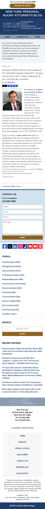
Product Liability (11, 301)
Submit (22, 237)
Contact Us (22, 37)
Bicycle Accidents (12, 288)
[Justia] (25, 246)
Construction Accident (13, 284)
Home (7, 37)
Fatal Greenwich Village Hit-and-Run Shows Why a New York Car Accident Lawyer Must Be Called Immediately (22, 351)
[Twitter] (9, 246)
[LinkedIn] (14, 246)
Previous (6, 186)
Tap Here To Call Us (22, 5)
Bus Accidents (10, 305)
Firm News (21, 171)
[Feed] (20, 246)
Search (22, 334)
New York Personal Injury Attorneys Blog (22, 26)
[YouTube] (30, 246)
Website (22, 442)
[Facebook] (4, 246)
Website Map (22, 467)
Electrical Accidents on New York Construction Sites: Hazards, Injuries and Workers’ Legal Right (22, 383)
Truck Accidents (11, 297)
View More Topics (9, 314)
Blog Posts (22, 473)
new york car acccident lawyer (24, 173)
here (40, 169)
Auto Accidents (12, 171)
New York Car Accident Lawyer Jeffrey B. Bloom (33, 90)
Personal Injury (11, 262)
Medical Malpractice (12, 279)
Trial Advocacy (10, 310)
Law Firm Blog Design (21, 506)
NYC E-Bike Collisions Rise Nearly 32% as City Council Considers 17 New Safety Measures (21, 390)
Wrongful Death (11, 266)
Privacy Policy (22, 448)
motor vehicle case (23, 135)
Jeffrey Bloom (10, 173)
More (37, 37)
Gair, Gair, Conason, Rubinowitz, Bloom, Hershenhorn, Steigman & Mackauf (22, 498)
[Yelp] (40, 246)
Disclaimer (22, 455)
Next (19, 186)
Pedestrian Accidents (13, 275)
